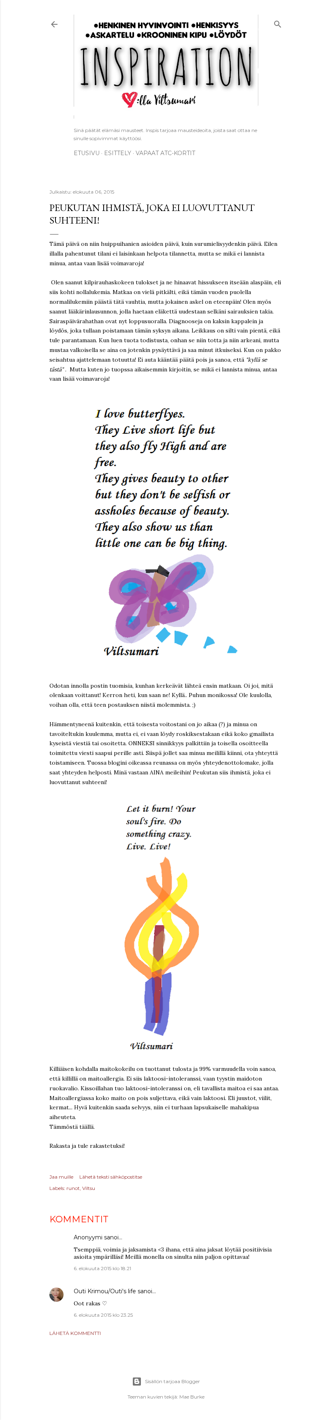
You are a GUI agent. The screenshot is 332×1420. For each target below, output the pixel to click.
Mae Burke (191, 1397)
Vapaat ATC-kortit (165, 153)
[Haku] (278, 23)
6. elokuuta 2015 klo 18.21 (102, 1268)
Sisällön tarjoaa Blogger (172, 1381)
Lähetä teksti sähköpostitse (110, 1177)
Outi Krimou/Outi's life (105, 1291)
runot (73, 1188)
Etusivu (87, 153)
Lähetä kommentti (75, 1333)
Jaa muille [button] (61, 1177)
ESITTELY (117, 153)
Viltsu (88, 1188)
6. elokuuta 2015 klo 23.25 (103, 1315)
